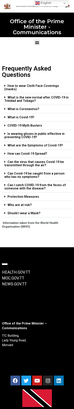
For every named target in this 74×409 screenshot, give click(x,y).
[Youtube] (37, 380)
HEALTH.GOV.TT (16, 272)
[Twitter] (26, 380)
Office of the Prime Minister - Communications (37, 27)
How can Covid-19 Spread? (27, 153)
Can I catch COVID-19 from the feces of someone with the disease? (35, 186)
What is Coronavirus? (23, 109)
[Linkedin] (59, 380)
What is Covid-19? (20, 117)
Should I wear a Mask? (23, 213)
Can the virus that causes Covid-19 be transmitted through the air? (34, 163)
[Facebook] (15, 380)
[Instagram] (48, 380)
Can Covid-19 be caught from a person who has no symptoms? (34, 175)
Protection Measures (23, 197)
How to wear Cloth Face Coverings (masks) (31, 87)
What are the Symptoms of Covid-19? (35, 145)
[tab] (37, 87)
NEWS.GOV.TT (14, 284)
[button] (37, 42)
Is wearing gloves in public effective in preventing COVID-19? (34, 135)
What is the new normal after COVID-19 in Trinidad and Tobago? (36, 99)
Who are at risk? (19, 205)
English (45, 3)
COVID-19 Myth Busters (24, 125)
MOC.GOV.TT (13, 278)
